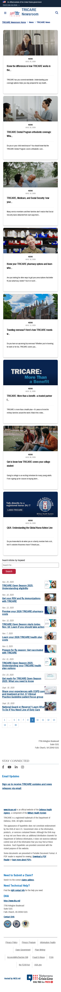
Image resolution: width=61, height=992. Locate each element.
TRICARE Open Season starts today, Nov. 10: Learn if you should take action (23, 626)
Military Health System (37, 813)
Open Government (22, 949)
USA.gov (38, 964)
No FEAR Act (24, 964)
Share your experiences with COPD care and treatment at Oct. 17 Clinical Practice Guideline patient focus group (23, 694)
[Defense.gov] (7, 923)
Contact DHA (9, 916)
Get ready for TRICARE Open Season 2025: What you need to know (21, 680)
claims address (28, 879)
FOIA (51, 957)
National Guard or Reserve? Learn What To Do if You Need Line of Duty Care (23, 708)
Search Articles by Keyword (13, 560)
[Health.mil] (16, 923)
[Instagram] (22, 767)
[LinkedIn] (16, 767)
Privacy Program (29, 942)
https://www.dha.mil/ (12, 900)
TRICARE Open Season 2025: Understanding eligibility (17, 587)
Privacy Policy (11, 942)
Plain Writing (40, 949)
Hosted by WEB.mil (12, 978)
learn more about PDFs (21, 859)
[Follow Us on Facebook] (3, 767)
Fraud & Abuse (38, 957)
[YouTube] (9, 767)
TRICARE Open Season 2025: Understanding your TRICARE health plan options (21, 665)
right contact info (18, 890)
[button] (11, 5)
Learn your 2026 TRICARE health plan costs (22, 638)
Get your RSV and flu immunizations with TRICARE (21, 600)
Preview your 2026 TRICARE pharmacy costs (22, 613)
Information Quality (48, 942)
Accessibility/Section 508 (17, 957)
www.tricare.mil (10, 809)
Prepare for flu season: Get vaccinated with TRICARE (22, 651)
